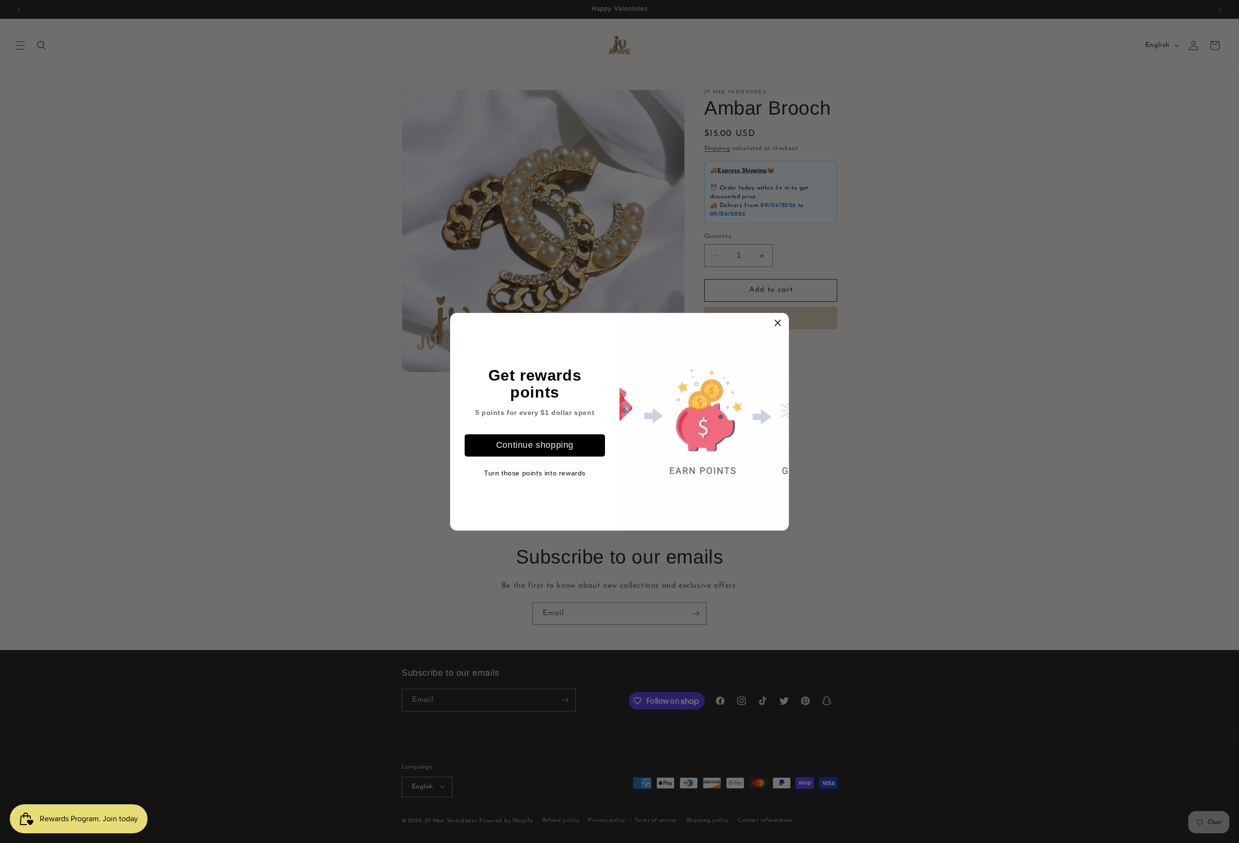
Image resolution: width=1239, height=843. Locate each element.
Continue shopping (535, 445)
